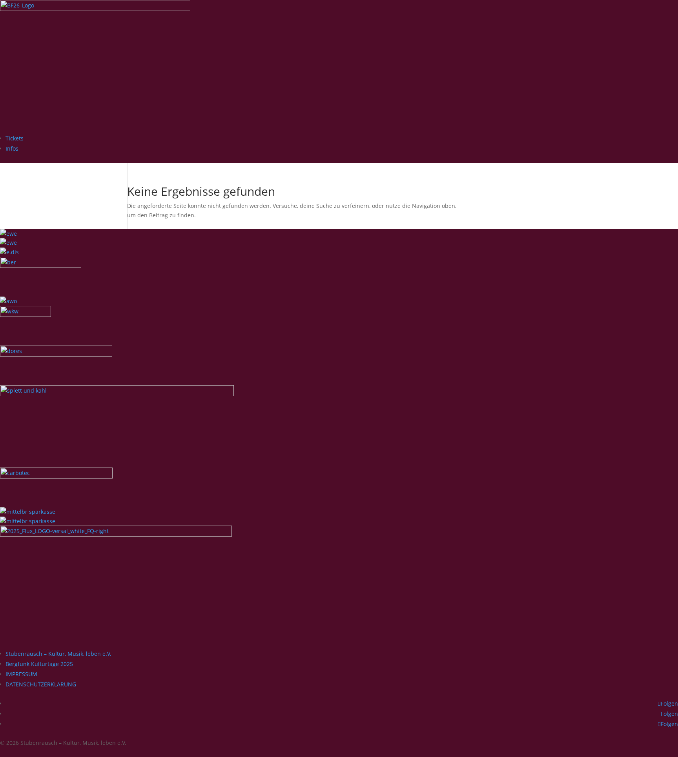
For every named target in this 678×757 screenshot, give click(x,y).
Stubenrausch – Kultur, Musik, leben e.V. (58, 653)
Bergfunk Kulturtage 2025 (39, 664)
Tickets (14, 138)
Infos (11, 148)
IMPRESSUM (21, 674)
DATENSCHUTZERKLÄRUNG (40, 684)
